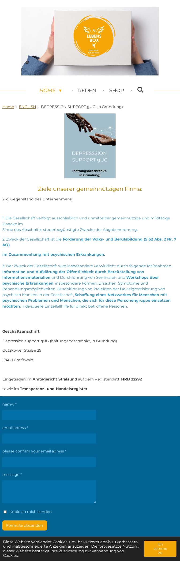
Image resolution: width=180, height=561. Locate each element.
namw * (9, 404)
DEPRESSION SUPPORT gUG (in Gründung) (82, 106)
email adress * (15, 427)
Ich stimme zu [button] (160, 548)
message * (12, 474)
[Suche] (140, 89)
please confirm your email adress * (34, 451)
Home (8, 106)
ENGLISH (27, 106)
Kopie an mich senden (31, 511)
